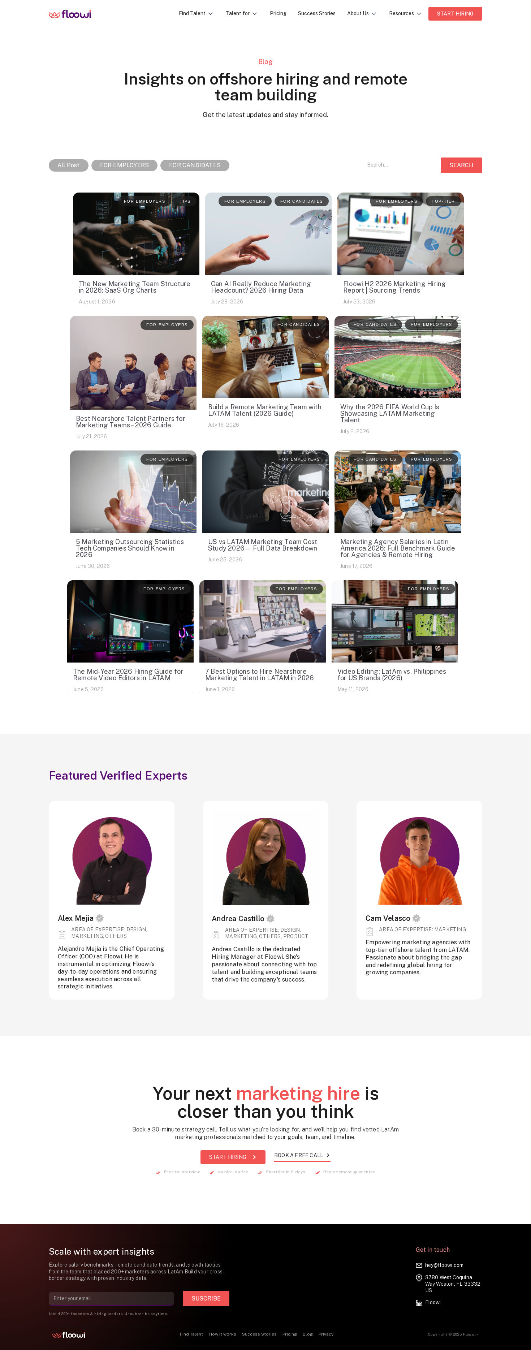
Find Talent (191, 1334)
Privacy (326, 1334)
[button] (196, 13)
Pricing (278, 13)
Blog (308, 1334)
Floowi (433, 1302)
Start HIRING (455, 14)
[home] (75, 14)
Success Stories (317, 13)
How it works (222, 1334)
